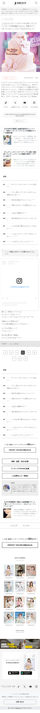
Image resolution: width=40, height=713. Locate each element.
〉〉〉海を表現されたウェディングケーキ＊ (21, 219)
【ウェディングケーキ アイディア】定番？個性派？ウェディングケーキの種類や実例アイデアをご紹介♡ (19, 154)
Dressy (20, 3)
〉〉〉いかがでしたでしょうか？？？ (20, 241)
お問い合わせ (20, 702)
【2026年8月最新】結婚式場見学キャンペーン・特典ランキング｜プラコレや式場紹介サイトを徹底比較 (19, 131)
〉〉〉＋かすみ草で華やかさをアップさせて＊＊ (21, 227)
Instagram (34, 107)
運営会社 (4, 696)
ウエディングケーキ (15, 9)
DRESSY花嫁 (9, 19)
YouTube (25, 107)
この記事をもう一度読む (20, 476)
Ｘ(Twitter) (15, 107)
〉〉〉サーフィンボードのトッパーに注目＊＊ (21, 186)
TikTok (6, 107)
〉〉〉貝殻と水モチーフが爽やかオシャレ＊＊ (21, 206)
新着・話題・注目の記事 (20, 461)
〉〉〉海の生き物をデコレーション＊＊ (21, 200)
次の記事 (26, 525)
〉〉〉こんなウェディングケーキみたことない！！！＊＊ (21, 235)
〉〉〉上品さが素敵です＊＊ (17, 213)
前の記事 (13, 525)
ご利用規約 (10, 696)
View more (20, 630)
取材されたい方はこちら (32, 696)
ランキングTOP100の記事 (20, 468)
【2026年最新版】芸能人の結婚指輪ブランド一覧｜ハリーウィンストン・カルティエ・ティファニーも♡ (19, 504)
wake (13, 483)
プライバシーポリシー (19, 696)
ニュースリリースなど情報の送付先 (20, 694)
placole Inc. (18, 708)
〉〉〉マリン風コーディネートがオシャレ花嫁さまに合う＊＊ (21, 193)
